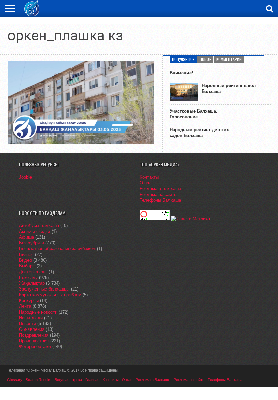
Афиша (26, 237)
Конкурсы (29, 300)
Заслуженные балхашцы (44, 289)
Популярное (183, 59)
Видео (25, 260)
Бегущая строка (68, 380)
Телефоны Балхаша (160, 200)
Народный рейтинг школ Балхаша (229, 88)
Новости (27, 323)
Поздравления (33, 335)
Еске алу (28, 277)
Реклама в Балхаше (160, 188)
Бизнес (26, 254)
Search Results (38, 380)
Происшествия (34, 340)
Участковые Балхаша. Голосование (193, 113)
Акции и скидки (34, 231)
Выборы (27, 265)
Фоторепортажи (35, 346)
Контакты (149, 177)
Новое (205, 59)
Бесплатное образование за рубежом (57, 248)
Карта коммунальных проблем (50, 294)
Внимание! (181, 72)
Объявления (31, 329)
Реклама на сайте (158, 194)
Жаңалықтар (32, 283)
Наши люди (31, 317)
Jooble (25, 177)
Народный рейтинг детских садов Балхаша (199, 132)
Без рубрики (31, 242)
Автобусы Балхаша (39, 225)
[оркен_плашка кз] (81, 142)
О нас (146, 182)
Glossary (14, 380)
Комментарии (229, 59)
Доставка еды (33, 271)
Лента (25, 306)
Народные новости (38, 312)
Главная (92, 380)
